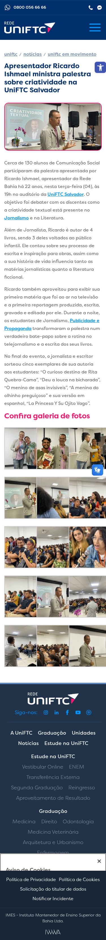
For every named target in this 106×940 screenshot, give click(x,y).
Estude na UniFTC (66, 743)
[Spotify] (88, 712)
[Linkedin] (56, 712)
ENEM (76, 767)
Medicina (24, 821)
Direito (49, 821)
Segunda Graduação (37, 787)
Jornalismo (16, 218)
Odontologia (78, 821)
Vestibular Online (42, 767)
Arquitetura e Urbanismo (53, 842)
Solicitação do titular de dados (53, 889)
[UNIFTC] (29, 28)
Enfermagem (53, 852)
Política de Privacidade (31, 879)
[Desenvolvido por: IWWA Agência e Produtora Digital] (53, 932)
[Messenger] (99, 7)
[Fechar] (99, 861)
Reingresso (81, 787)
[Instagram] (45, 712)
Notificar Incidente (53, 899)
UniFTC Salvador (65, 194)
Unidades (84, 733)
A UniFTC (21, 733)
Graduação (52, 733)
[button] (100, 67)
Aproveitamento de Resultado (53, 798)
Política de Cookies (79, 879)
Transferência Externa (53, 777)
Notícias (28, 743)
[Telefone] (90, 7)
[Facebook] (67, 712)
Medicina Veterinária (53, 832)
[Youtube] (78, 712)
